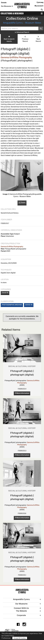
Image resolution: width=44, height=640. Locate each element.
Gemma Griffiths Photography (16, 57)
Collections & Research (12, 13)
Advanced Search (22, 32)
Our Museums (6, 6)
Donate (3, 2)
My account (39, 6)
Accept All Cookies (20, 638)
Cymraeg (40, 2)
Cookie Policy (9, 636)
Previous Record (25, 40)
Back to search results (9, 40)
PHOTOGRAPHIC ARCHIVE (12, 305)
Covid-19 (5, 292)
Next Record (38, 40)
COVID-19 (28, 305)
